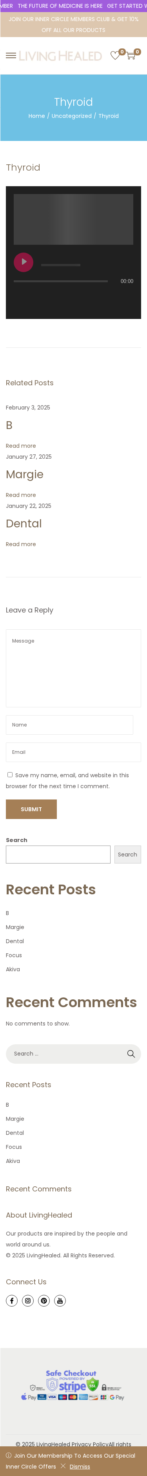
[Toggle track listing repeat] (20, 296)
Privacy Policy (90, 1444)
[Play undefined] (23, 262)
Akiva (13, 969)
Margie (25, 474)
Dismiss (80, 1467)
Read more (21, 446)
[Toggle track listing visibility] (125, 296)
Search (16, 840)
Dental (24, 523)
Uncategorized (72, 116)
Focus (14, 955)
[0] (115, 55)
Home (37, 116)
